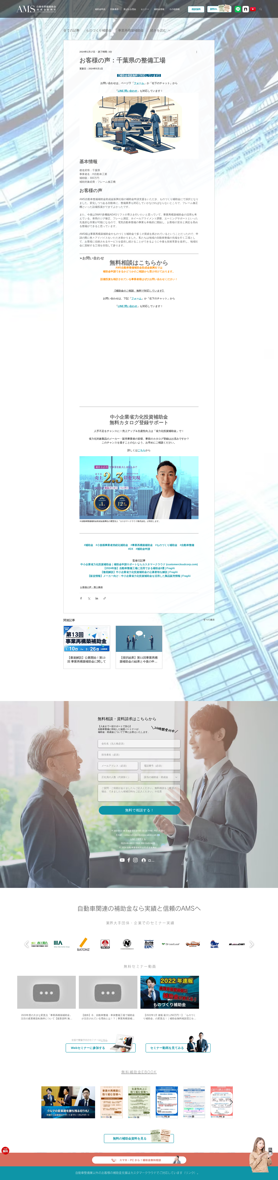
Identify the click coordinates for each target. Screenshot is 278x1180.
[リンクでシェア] (104, 590)
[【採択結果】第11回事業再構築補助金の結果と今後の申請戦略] (139, 631)
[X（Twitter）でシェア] (88, 590)
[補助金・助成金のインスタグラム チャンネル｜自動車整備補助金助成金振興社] (135, 853)
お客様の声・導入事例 (91, 580)
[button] (100, 9)
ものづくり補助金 (99, 30)
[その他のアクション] (197, 52)
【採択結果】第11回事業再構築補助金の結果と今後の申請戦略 (139, 652)
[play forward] (251, 937)
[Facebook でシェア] (81, 590)
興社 (155, 840)
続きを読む (158, 30)
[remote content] (139, 352)
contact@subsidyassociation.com (140, 827)
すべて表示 (209, 612)
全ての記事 (71, 30)
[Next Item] (231, 1095)
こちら (104, 1033)
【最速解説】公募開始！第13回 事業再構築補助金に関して (86, 652)
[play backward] (26, 937)
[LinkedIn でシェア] (96, 590)
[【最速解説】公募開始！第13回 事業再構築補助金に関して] (87, 631)
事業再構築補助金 (131, 30)
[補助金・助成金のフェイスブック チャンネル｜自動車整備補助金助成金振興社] (129, 853)
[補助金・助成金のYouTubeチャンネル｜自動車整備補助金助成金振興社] (122, 853)
